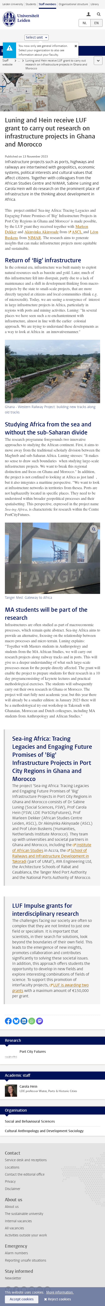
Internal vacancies (18, 1221)
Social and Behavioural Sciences (30, 1121)
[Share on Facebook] (8, 1021)
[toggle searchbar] (99, 14)
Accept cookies (21, 1299)
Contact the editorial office (24, 1174)
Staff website (7, 62)
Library (95, 4)
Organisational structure (73, 4)
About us (12, 1206)
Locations (12, 1167)
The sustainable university (24, 1213)
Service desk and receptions (26, 1160)
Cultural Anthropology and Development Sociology (44, 1131)
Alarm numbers (16, 1253)
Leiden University (12, 4)
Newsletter (13, 1278)
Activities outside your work (26, 1235)
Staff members (47, 4)
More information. (60, 1292)
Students (31, 4)
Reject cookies (59, 1299)
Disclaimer (12, 1189)
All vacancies (14, 1228)
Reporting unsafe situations (25, 1260)
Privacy (10, 1181)
